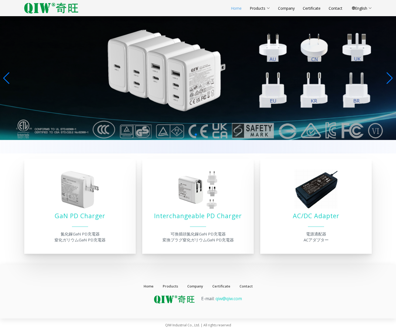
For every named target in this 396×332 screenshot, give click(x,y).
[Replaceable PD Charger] (198, 209)
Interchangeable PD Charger (198, 216)
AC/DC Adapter (316, 216)
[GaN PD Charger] (80, 209)
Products (257, 8)
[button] (389, 78)
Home (236, 8)
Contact (335, 8)
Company (286, 8)
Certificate (312, 8)
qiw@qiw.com (229, 299)
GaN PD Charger (80, 216)
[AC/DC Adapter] (316, 209)
